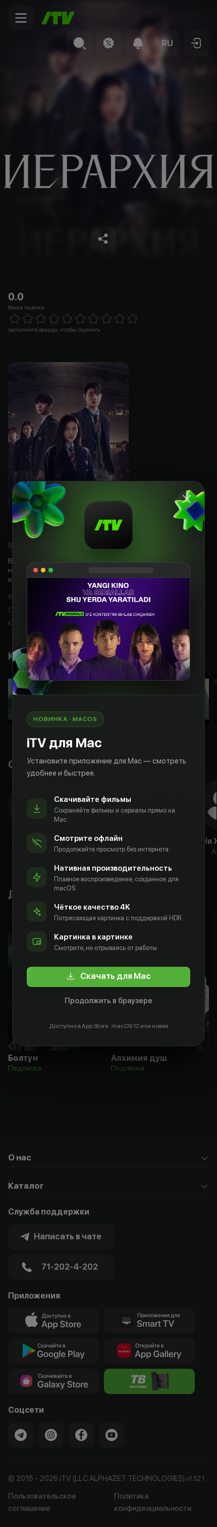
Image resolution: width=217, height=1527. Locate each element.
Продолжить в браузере (108, 1000)
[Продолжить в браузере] (186, 499)
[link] (108, 977)
